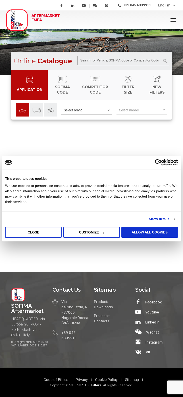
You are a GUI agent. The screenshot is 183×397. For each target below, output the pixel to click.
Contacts (101, 321)
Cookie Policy (106, 379)
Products (101, 301)
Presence (102, 315)
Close (33, 232)
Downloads (103, 307)
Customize (89, 232)
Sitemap (132, 379)
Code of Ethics (56, 379)
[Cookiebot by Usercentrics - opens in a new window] (158, 162)
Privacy (82, 379)
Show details (159, 219)
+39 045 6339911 (137, 5)
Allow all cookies (150, 232)
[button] (86, 110)
